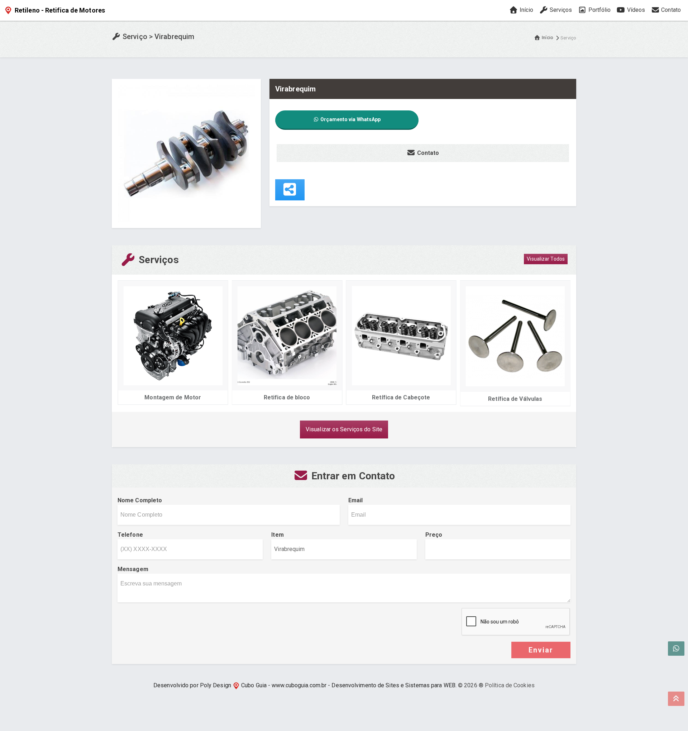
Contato (670, 9)
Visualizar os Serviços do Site (344, 429)
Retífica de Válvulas (515, 398)
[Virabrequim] (186, 152)
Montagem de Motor (172, 397)
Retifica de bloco (287, 397)
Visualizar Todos (546, 259)
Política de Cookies (510, 685)
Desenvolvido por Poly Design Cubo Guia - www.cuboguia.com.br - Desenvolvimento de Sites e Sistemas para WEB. (305, 685)
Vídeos (635, 9)
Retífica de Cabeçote (401, 397)
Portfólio (599, 9)
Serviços (560, 9)
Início (526, 9)
